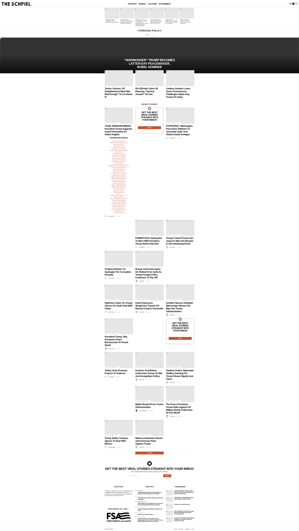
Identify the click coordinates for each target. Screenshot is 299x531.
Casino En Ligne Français (119, 205)
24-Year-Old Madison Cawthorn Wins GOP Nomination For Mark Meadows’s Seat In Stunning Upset (184, 492)
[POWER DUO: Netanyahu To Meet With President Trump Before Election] (149, 228)
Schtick (175, 529)
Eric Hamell (140, 490)
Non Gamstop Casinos (118, 145)
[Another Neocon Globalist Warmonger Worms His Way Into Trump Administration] (180, 293)
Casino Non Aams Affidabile (119, 200)
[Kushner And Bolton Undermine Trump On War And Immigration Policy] (149, 360)
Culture (152, 4)
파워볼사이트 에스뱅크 (118, 191)
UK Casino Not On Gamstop (119, 156)
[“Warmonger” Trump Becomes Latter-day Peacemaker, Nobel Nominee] (112, 13)
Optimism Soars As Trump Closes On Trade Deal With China (119, 306)
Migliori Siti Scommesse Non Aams (119, 142)
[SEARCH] (296, 4)
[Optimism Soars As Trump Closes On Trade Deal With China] (119, 293)
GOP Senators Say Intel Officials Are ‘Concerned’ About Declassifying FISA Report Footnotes (150, 504)
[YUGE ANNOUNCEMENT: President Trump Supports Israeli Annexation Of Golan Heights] (119, 116)
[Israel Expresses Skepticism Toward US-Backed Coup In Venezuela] (149, 293)
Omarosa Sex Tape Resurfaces (145, 514)
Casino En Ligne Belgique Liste (118, 184)
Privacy (192, 529)
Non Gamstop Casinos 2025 (119, 155)
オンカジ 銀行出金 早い (119, 189)
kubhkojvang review (142, 501)
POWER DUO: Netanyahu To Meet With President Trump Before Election (148, 241)
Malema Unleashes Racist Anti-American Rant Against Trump (148, 441)
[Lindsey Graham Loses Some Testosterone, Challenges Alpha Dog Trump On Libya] (180, 78)
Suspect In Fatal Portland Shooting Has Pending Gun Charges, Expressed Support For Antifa (184, 519)
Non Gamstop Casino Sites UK (118, 164)
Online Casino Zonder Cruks (119, 141)
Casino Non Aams (118, 163)
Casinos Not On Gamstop (119, 172)
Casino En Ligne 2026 (119, 192)
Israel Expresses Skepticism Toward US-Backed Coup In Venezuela (149, 306)
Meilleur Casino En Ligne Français (119, 195)
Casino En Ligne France (119, 183)
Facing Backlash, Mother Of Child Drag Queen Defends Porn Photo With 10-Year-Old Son (149, 493)
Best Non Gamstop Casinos (119, 158)
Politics (132, 4)
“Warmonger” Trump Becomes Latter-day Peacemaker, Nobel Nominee (111, 21)
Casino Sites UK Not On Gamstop (119, 173)
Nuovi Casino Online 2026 (119, 201)
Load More (149, 453)
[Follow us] (290, 4)
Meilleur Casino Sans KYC (119, 206)
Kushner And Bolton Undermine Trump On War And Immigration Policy (149, 373)
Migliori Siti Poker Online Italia (119, 209)
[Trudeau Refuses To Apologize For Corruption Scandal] (119, 259)
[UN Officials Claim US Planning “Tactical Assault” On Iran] (149, 78)
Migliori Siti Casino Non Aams (119, 177)
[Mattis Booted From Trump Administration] (149, 394)
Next (193, 17)
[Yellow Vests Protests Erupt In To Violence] (119, 360)
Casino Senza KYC (118, 197)
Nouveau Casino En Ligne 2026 (118, 203)
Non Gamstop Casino (119, 144)
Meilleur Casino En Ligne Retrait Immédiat (118, 166)
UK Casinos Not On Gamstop (119, 181)
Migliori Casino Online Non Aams (119, 178)
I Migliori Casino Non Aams (118, 161)
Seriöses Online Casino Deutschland (119, 150)
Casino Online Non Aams (119, 147)
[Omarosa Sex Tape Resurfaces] (169, 506)
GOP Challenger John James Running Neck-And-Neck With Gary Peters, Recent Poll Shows (184, 512)
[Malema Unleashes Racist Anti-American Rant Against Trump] (149, 428)
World (142, 4)
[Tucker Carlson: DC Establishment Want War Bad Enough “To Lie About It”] (119, 78)
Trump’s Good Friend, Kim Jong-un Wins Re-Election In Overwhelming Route (179, 241)
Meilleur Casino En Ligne (119, 153)
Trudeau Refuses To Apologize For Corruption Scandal (118, 272)
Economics (165, 4)
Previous (105, 17)
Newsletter (187, 529)
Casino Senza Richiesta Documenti (119, 198)
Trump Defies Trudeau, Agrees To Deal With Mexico (116, 441)
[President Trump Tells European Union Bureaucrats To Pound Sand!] (119, 326)
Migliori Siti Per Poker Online (119, 186)
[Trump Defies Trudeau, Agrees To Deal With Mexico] (119, 428)
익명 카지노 (119, 194)
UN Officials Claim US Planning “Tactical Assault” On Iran (146, 91)
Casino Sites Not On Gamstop (118, 149)
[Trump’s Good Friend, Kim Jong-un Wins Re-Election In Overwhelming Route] (180, 228)
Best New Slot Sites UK (119, 170)
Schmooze (181, 529)
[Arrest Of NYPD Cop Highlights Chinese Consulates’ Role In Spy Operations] (186, 13)
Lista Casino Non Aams (119, 208)
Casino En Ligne (119, 152)
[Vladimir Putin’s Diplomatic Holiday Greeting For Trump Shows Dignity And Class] (180, 360)
